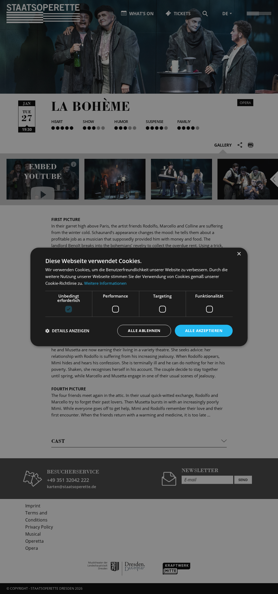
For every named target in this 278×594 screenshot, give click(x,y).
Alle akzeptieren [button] (203, 330)
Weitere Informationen (105, 283)
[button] (67, 330)
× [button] (239, 254)
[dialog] (139, 297)
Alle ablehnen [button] (144, 330)
